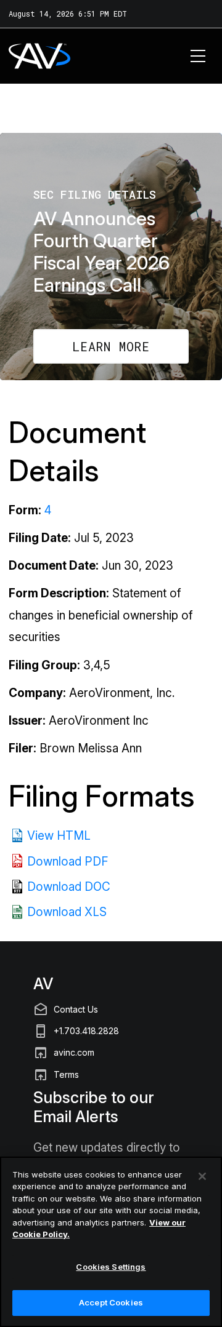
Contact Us (76, 1009)
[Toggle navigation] (198, 56)
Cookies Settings (111, 1267)
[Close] (202, 1176)
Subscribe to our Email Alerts (93, 1107)
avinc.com (74, 1052)
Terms (66, 1074)
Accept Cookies (111, 1302)
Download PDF (67, 862)
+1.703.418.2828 (86, 1031)
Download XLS (67, 912)
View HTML (59, 836)
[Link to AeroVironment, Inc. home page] (22, 56)
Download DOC (68, 887)
